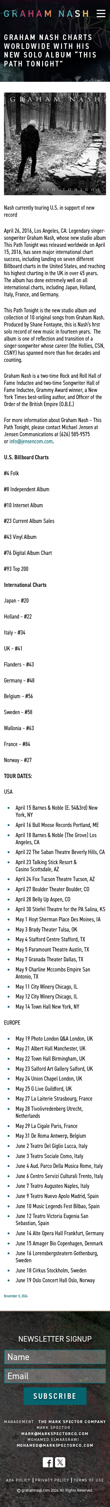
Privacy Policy (52, 1480)
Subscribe (55, 1396)
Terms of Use (89, 1480)
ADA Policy (18, 1480)
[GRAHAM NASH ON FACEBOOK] (48, 1462)
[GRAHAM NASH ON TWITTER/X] (60, 1462)
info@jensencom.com (31, 441)
